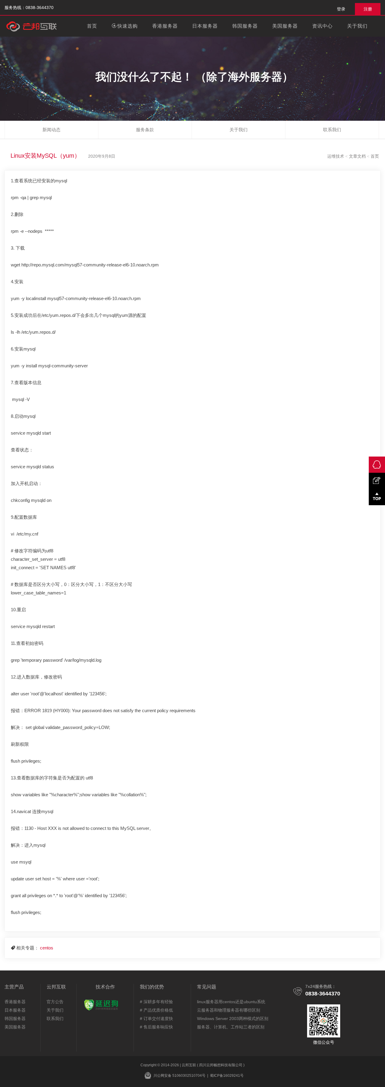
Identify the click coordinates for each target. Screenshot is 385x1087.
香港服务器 (165, 26)
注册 (368, 9)
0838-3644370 (322, 994)
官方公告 (55, 1001)
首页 (92, 26)
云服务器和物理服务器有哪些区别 (228, 1010)
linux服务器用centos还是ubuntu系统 (231, 1001)
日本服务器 (205, 26)
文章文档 (357, 156)
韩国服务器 (245, 26)
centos (46, 947)
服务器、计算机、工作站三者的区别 (230, 1027)
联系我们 (55, 1018)
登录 (341, 9)
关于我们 (55, 1010)
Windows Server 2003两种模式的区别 (232, 1018)
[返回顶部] (377, 497)
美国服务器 (285, 26)
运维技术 (335, 156)
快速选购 (127, 26)
